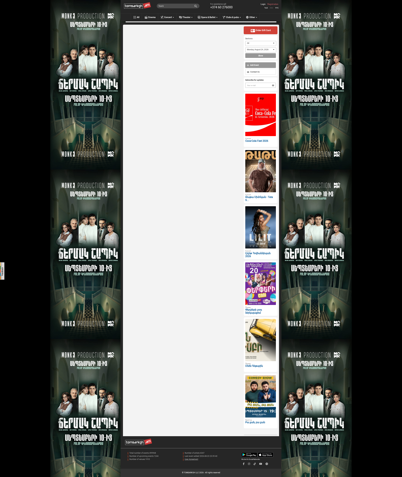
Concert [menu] (168, 17)
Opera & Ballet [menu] (208, 17)
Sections (249, 39)
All (138, 17)
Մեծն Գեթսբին (254, 365)
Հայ (266, 8)
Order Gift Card (263, 30)
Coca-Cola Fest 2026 (256, 140)
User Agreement (191, 459)
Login (263, 4)
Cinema (152, 17)
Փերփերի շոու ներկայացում (253, 311)
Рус (277, 8)
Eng (271, 8)
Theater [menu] (186, 17)
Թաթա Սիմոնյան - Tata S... (259, 199)
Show (260, 56)
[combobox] (260, 43)
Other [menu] (252, 17)
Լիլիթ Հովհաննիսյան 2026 (258, 255)
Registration (272, 4)
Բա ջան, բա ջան (255, 422)
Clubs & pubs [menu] (232, 17)
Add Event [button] (254, 65)
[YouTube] (260, 463)
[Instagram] (249, 463)
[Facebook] (243, 463)
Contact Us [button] (255, 72)
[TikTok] (255, 463)
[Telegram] (267, 463)
